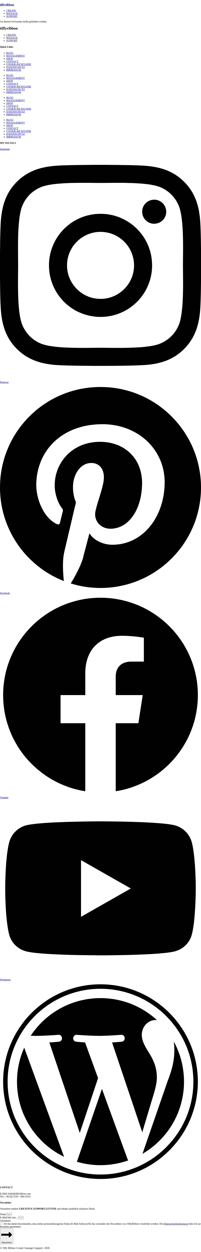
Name (3, 1214)
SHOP (9, 58)
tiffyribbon (7, 4)
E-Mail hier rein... (9, 1217)
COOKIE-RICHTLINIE (18, 64)
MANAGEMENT (15, 55)
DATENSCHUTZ (15, 67)
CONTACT (12, 61)
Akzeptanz (5, 1220)
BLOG (9, 53)
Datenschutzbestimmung (176, 1223)
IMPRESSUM (13, 70)
